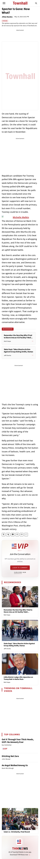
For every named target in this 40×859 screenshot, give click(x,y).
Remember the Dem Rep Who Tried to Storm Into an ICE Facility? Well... (18, 611)
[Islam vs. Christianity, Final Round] (20, 819)
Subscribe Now (20, 572)
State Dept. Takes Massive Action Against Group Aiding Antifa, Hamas (19, 644)
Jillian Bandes (7, 17)
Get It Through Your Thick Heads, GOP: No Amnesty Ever (18, 741)
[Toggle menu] (4, 3)
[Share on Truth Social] (8, 534)
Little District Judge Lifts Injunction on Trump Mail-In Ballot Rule (18, 678)
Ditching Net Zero (10, 756)
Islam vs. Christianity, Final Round (17, 832)
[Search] (36, 3)
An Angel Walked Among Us (15, 765)
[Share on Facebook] (13, 534)
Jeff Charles (7, 649)
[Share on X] (3, 534)
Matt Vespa (7, 615)
